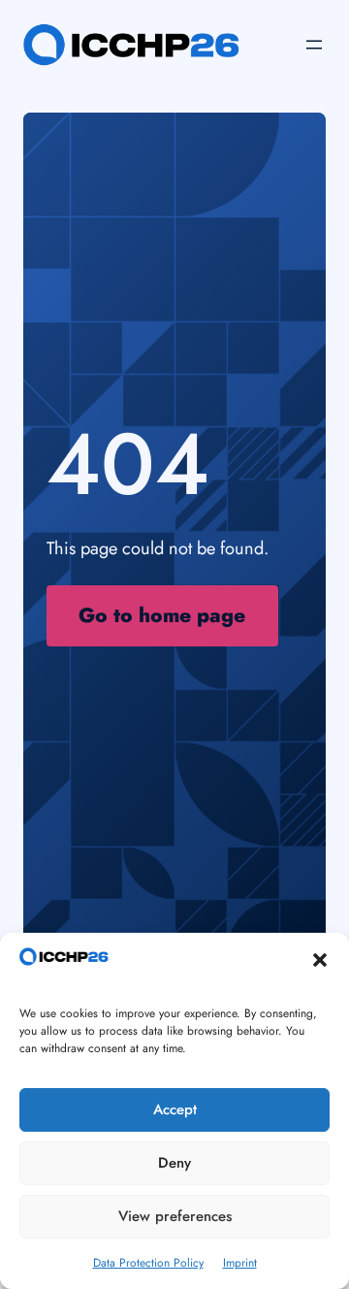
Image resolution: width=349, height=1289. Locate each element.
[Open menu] (314, 44)
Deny (174, 1162)
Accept (175, 1109)
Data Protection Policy (148, 1263)
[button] (320, 960)
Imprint (240, 1263)
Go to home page (162, 615)
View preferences (175, 1216)
